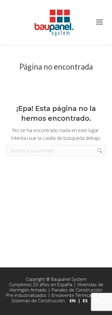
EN (73, 300)
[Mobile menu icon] (99, 22)
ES (85, 300)
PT (98, 300)
